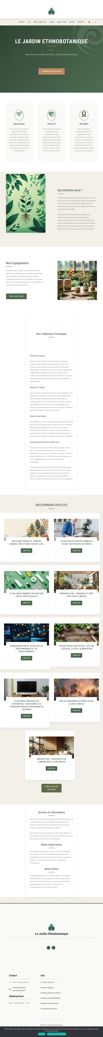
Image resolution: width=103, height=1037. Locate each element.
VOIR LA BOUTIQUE (16, 296)
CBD (29, 22)
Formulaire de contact (49, 1009)
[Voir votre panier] (89, 21)
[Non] (100, 1032)
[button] (95, 21)
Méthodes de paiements (50, 1003)
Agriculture (61, 22)
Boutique (81, 22)
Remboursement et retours (51, 993)
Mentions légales (47, 988)
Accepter (42, 1034)
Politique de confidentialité (50, 998)
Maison (72, 22)
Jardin (51, 22)
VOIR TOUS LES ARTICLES (51, 788)
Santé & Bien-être (39, 22)
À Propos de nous (47, 982)
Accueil (22, 22)
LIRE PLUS (26, 550)
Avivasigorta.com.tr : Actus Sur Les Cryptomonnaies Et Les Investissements (26, 649)
